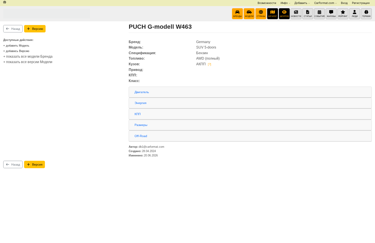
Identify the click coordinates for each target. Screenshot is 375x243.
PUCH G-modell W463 (160, 26)
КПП (138, 114)
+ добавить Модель (16, 45)
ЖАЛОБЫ (331, 16)
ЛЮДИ (355, 16)
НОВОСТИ (296, 16)
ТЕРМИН (366, 16)
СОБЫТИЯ (319, 16)
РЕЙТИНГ (342, 16)
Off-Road (141, 136)
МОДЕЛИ (249, 16)
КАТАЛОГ (272, 16)
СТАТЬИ (308, 16)
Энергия (140, 103)
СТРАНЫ (261, 16)
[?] (209, 64)
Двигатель (142, 92)
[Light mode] (4, 2)
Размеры (141, 125)
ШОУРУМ (284, 16)
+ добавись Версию (16, 51)
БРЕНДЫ (237, 16)
